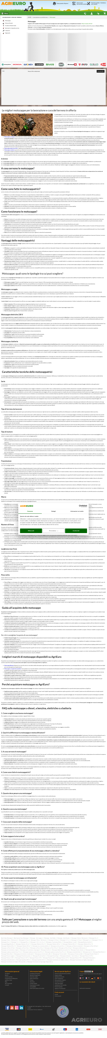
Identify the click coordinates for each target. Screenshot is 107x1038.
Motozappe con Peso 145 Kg (7, 948)
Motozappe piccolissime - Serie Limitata (69, 956)
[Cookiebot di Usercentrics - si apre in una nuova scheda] (80, 506)
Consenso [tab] (30, 511)
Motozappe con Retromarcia (79, 948)
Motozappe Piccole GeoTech (39, 956)
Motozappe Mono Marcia (98, 952)
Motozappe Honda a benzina (77, 950)
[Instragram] (16, 1011)
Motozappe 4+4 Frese (76, 940)
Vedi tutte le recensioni (85, 988)
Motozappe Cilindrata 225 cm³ (85, 944)
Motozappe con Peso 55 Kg (65, 948)
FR (88, 978)
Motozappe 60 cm (5, 942)
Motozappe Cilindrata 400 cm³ (23, 946)
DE (94, 978)
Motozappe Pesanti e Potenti (90, 954)
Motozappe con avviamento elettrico (40, 946)
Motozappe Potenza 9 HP (75, 957)
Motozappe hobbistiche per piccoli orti (60, 950)
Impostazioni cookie (35, 985)
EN (83, 978)
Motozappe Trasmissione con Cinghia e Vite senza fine (13, 961)
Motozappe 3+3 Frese (53, 940)
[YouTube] (12, 1011)
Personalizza (52, 530)
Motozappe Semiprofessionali (7, 959)
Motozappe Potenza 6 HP (62, 957)
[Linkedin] (21, 1011)
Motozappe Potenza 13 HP (7, 957)
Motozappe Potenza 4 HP (48, 957)
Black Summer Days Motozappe (21, 938)
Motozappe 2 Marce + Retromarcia (9, 940)
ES (100, 978)
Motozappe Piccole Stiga (52, 956)
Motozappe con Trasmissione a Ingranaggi (29, 950)
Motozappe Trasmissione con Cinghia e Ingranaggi (81, 959)
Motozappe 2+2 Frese (24, 940)
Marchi (6, 975)
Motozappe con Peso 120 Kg (90, 946)
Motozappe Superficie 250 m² (38, 959)
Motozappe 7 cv (14, 942)
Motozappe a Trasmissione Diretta (53, 942)
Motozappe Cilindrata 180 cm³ (54, 944)
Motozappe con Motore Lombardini (74, 946)
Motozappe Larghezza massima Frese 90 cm (33, 952)
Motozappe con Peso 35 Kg (36, 948)
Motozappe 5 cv (86, 940)
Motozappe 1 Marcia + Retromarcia (79, 938)
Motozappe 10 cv (93, 938)
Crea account (58, 996)
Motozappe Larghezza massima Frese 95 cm (55, 952)
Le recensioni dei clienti (87, 982)
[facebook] (7, 1011)
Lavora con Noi (8, 977)
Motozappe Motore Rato (6, 954)
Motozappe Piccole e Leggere (7, 956)
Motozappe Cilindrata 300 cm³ (8, 946)
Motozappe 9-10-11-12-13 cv (37, 942)
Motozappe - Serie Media (49, 938)
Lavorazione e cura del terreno (12, 17)
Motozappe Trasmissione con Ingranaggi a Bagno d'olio (39, 961)
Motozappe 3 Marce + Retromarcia (38, 940)
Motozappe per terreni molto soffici (43, 954)
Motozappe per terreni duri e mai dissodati (23, 954)
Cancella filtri (100, 71)
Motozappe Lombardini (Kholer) (74, 952)
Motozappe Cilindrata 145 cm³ (22, 944)
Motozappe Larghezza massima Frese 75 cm (11, 952)
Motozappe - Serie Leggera (36, 938)
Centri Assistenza (59, 978)
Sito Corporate (8, 983)
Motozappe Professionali (88, 957)
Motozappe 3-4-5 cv (64, 940)
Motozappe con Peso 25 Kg (22, 948)
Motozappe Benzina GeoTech (84, 942)
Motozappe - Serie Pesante (63, 938)
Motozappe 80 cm (24, 942)
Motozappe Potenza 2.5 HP (21, 957)
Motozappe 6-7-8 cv (96, 940)
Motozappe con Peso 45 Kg (50, 948)
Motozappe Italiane (89, 950)
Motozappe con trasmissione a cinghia (9, 950)
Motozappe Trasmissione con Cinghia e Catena (57, 959)
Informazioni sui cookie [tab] (76, 511)
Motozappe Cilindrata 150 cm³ (38, 944)
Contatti (7, 985)
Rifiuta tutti (31, 530)
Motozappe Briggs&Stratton (7, 944)
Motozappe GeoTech (45, 950)
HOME (29, 17)
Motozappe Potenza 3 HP (35, 957)
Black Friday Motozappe (6, 938)
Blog (6, 981)
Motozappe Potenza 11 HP (86, 956)
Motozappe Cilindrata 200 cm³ (69, 944)
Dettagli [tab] (53, 511)
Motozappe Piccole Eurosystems (23, 956)
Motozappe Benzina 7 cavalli (69, 942)
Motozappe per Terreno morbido (75, 954)
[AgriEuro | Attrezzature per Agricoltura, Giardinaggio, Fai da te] (17, 3)
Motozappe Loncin (87, 952)
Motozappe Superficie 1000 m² (23, 959)
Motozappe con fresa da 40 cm (57, 946)
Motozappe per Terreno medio (59, 954)
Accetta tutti (76, 530)
